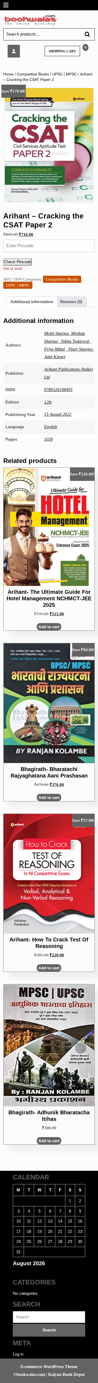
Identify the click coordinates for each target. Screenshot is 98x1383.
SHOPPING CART (62, 51)
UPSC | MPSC (64, 74)
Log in (18, 1354)
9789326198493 (58, 389)
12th (48, 402)
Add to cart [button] (49, 626)
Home (8, 74)
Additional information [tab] (31, 301)
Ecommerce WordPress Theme (49, 1366)
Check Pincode (17, 261)
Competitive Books (33, 74)
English (50, 426)
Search (84, 34)
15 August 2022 (57, 414)
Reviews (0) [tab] (71, 301)
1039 (48, 439)
